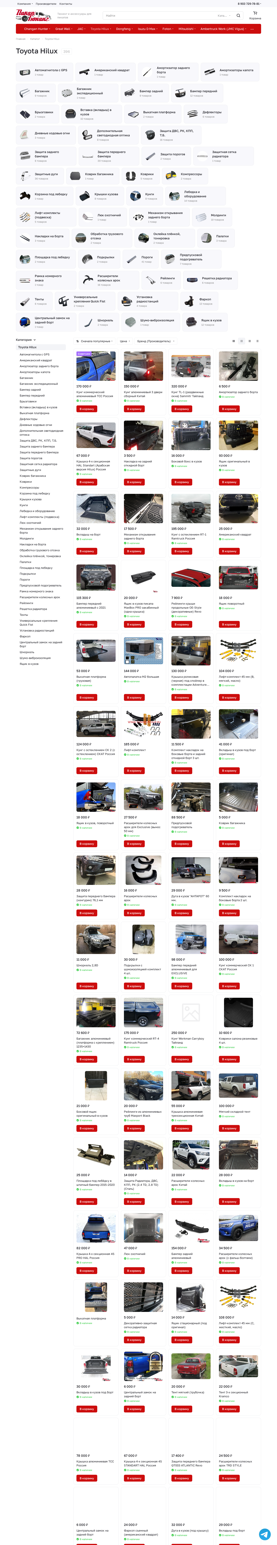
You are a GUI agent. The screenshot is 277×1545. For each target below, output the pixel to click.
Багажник (26, 377)
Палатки (25, 562)
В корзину (87, 409)
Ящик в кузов (29, 663)
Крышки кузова (30, 499)
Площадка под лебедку (36, 567)
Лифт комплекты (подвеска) (39, 516)
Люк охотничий (30, 522)
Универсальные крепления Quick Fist (39, 622)
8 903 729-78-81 (248, 3)
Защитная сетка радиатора (38, 464)
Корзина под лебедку (35, 493)
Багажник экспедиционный (39, 383)
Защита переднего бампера (39, 452)
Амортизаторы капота (35, 372)
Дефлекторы (28, 419)
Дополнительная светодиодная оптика (41, 432)
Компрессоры (29, 487)
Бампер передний (32, 395)
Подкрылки (28, 573)
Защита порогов (31, 458)
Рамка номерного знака (36, 591)
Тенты (24, 614)
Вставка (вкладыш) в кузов (38, 407)
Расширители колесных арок (40, 597)
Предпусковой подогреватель (40, 585)
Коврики (26, 481)
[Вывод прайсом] (257, 341)
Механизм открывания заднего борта (41, 530)
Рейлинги (26, 603)
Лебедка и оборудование (37, 511)
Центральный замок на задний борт (41, 644)
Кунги (24, 505)
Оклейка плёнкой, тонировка (40, 556)
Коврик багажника (33, 475)
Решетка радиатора (33, 609)
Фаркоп (25, 636)
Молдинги (27, 538)
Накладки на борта (33, 544)
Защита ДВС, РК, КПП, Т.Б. (38, 440)
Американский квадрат (36, 360)
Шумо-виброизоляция (35, 658)
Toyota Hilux (27, 347)
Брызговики (28, 401)
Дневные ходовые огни (36, 424)
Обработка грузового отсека (40, 550)
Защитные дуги (30, 470)
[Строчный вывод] (249, 341)
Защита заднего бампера (37, 446)
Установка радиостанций (37, 630)
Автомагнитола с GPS (35, 354)
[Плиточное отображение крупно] (233, 341)
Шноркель (27, 652)
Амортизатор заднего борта (39, 366)
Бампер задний (30, 389)
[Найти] (238, 15)
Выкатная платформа (34, 413)
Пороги (25, 579)
